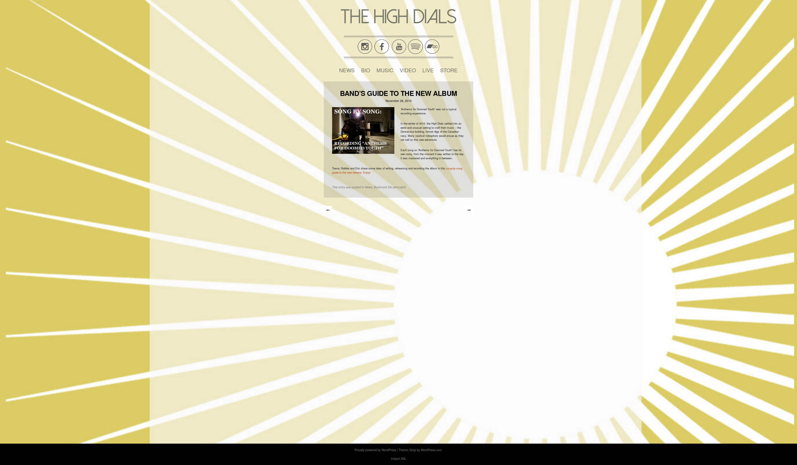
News (347, 70)
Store (449, 70)
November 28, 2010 (398, 101)
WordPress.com (431, 450)
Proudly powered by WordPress (375, 450)
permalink (399, 187)
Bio (365, 70)
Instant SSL (398, 458)
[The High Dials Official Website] (398, 16)
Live (428, 70)
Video (408, 70)
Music (384, 70)
